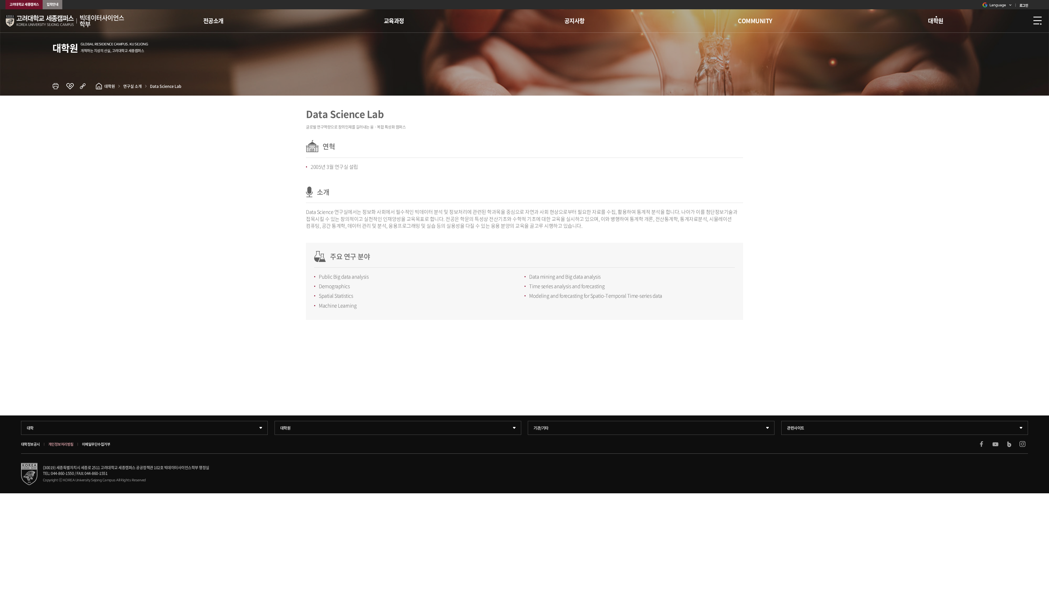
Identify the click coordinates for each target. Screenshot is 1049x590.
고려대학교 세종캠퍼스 (24, 4)
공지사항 (574, 20)
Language (997, 5)
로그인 (1023, 5)
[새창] (981, 444)
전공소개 (213, 20)
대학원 (935, 20)
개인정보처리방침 (60, 444)
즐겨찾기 (73, 86)
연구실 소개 (132, 86)
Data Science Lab (165, 86)
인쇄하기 (59, 86)
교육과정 (394, 20)
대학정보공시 (30, 444)
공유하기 (86, 86)
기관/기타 (541, 427)
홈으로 (98, 86)
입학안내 (52, 4)
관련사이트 (795, 427)
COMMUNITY (755, 20)
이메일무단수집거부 (96, 444)
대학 (30, 427)
